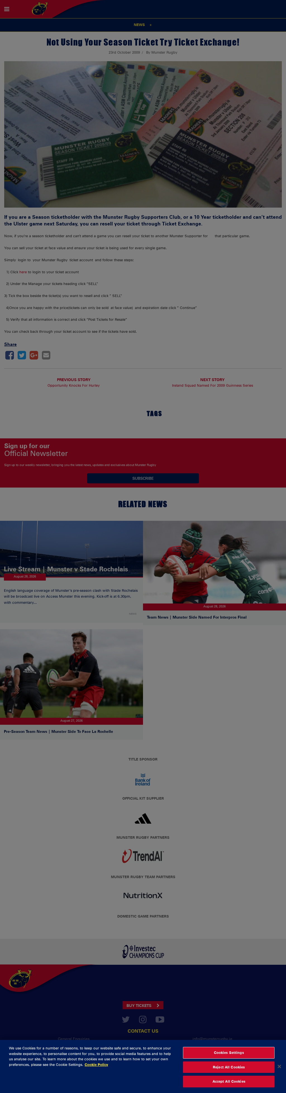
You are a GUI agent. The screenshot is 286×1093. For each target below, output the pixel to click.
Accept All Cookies (229, 1081)
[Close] (279, 1066)
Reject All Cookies (229, 1067)
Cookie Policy (96, 1064)
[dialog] (143, 1066)
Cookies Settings (229, 1052)
